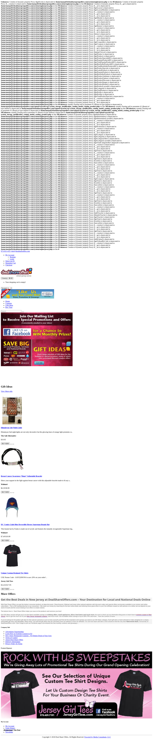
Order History (10, 728)
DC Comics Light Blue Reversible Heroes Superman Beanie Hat (25, 524)
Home (7, 301)
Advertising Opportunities (14, 632)
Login (12, 259)
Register (13, 257)
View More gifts (6, 391)
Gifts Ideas (9, 305)
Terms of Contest (11, 638)
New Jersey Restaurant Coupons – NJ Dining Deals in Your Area (28, 636)
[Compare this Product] (13, 492)
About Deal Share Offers (14, 640)
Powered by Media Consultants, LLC (97, 737)
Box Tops (8, 307)
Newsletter (9, 732)
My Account (9, 726)
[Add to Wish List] (11, 492)
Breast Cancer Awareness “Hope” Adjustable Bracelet (21, 476)
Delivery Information (12, 642)
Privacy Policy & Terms (13, 644)
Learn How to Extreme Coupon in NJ (18, 634)
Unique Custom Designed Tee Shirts (14, 573)
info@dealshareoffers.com (20, 251)
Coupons (8, 303)
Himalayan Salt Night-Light (11, 428)
